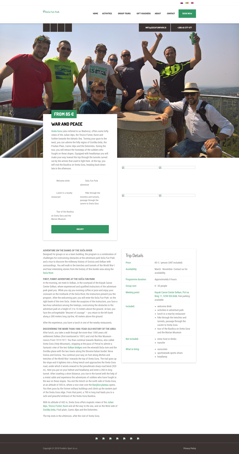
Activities (107, 13)
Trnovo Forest (55, 406)
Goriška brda (49, 409)
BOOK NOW (187, 13)
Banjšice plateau (100, 384)
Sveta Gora (56, 131)
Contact (171, 13)
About (158, 13)
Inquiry (80, 229)
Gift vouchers (144, 13)
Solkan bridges (75, 347)
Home (95, 13)
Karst (65, 406)
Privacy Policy (190, 448)
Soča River (48, 272)
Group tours (124, 13)
